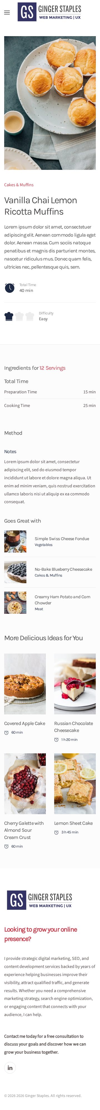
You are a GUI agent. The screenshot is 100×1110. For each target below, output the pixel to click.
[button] (7, 12)
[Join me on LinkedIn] (10, 1068)
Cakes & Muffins (19, 185)
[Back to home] (50, 12)
